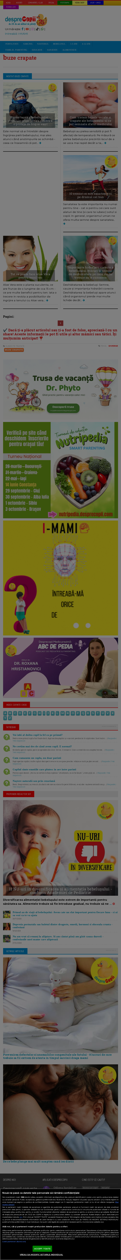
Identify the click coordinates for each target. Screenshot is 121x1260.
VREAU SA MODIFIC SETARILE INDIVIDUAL (41, 1254)
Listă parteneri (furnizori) (14, 1242)
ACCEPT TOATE (42, 1248)
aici (20, 1217)
